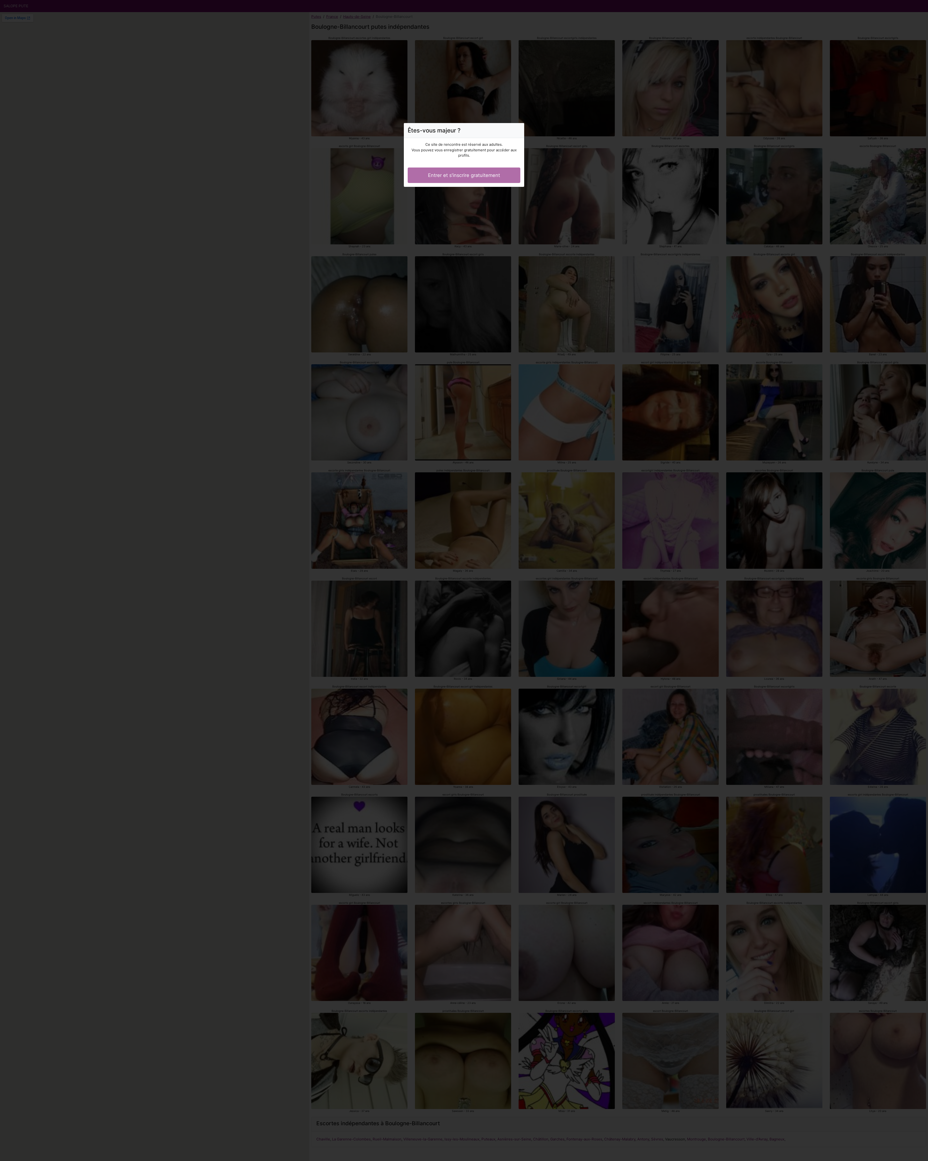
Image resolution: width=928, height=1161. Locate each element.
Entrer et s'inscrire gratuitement (464, 175)
